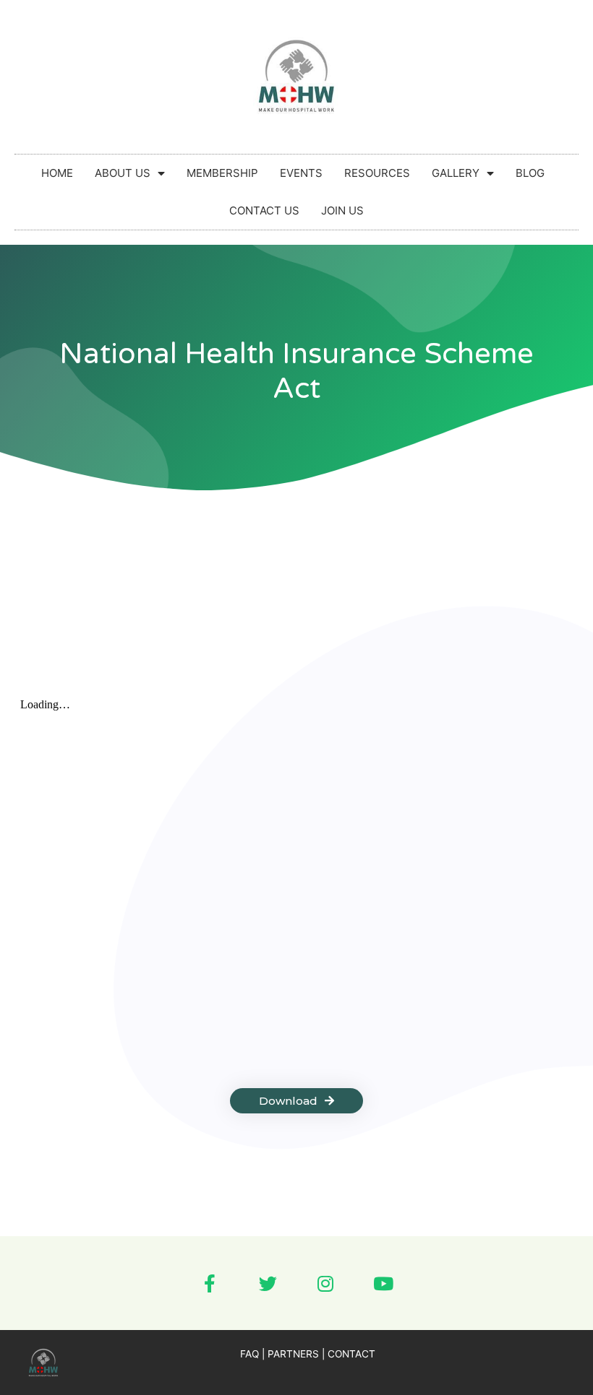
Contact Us (264, 210)
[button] (296, 1100)
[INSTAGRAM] (325, 1283)
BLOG (530, 173)
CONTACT (351, 1354)
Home (57, 173)
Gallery (455, 173)
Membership (222, 173)
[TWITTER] (267, 1283)
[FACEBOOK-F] (210, 1283)
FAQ (249, 1354)
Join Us (342, 210)
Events (301, 173)
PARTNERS (293, 1354)
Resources (377, 173)
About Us (122, 173)
